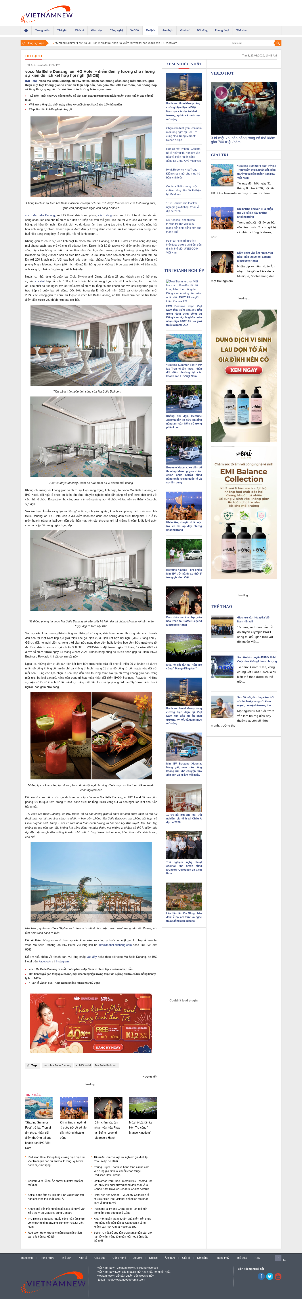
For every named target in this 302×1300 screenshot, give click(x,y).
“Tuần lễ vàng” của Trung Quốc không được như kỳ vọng (64, 982)
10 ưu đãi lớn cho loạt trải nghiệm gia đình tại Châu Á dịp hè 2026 (182, 207)
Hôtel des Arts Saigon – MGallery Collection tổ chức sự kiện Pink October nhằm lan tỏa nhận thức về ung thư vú (121, 1198)
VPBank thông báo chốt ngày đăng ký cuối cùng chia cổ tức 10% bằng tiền (75, 104)
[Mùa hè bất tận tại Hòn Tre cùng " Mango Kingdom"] (143, 1119)
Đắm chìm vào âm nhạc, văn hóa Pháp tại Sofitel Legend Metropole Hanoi (184, 621)
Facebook (44, 961)
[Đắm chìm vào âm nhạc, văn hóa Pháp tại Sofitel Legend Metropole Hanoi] (108, 1119)
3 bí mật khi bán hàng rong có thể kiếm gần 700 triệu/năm (243, 140)
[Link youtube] (261, 1279)
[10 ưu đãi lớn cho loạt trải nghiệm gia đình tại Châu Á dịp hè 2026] (184, 811)
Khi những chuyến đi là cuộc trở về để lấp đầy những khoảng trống (184, 526)
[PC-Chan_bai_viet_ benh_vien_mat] (91, 1024)
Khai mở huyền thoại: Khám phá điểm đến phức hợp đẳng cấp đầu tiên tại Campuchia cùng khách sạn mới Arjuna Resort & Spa (122, 1222)
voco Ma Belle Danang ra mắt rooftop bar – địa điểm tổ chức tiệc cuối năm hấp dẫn (80, 969)
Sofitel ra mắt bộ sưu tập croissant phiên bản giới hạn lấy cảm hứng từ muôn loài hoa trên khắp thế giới (123, 1236)
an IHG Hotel (83, 1065)
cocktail (40, 281)
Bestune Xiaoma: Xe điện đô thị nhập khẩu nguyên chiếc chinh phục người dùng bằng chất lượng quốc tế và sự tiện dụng (184, 475)
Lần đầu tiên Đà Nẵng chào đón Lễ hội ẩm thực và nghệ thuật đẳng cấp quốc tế (184, 917)
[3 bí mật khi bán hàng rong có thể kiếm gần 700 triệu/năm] (244, 133)
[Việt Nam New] (47, 13)
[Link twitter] (269, 1279)
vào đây (92, 956)
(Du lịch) (31, 81)
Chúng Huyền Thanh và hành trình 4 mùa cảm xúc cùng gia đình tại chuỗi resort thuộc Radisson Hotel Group (121, 1171)
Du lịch (33, 56)
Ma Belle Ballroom (106, 1065)
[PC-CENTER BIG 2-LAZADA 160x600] (184, 1000)
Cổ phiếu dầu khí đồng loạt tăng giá (51, 109)
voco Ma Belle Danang (40, 215)
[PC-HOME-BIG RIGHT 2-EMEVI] (244, 376)
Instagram (62, 961)
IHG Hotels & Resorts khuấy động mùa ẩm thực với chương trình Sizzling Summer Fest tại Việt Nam (56, 1222)
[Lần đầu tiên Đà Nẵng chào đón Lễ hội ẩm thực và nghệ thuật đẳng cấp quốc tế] (184, 909)
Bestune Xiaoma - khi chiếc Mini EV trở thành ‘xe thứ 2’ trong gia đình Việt (184, 573)
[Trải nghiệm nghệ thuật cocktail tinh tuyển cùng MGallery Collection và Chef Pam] (184, 858)
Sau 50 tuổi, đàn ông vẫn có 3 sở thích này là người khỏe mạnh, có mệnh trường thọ (255, 701)
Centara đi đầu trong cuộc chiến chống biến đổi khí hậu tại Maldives (183, 190)
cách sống (105, 215)
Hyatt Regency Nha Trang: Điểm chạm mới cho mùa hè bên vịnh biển (183, 173)
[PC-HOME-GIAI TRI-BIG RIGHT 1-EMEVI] (244, 512)
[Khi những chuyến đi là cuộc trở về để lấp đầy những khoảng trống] (74, 1119)
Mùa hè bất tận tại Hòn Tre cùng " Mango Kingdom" (140, 1127)
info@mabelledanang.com (115, 945)
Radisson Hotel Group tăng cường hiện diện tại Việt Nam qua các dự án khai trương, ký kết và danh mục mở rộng (56, 1161)
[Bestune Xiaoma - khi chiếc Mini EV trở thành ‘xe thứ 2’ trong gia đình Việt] (184, 566)
